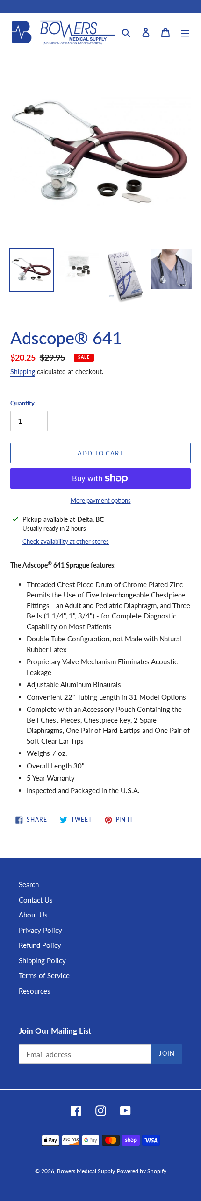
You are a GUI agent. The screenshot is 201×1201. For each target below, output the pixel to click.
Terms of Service (44, 975)
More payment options (101, 500)
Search (29, 884)
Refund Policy (40, 945)
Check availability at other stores (65, 541)
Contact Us (36, 899)
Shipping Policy (42, 960)
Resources (34, 991)
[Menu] (185, 32)
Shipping (22, 372)
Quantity (22, 403)
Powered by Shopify (141, 1170)
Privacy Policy (40, 930)
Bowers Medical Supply (86, 1170)
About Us (33, 914)
